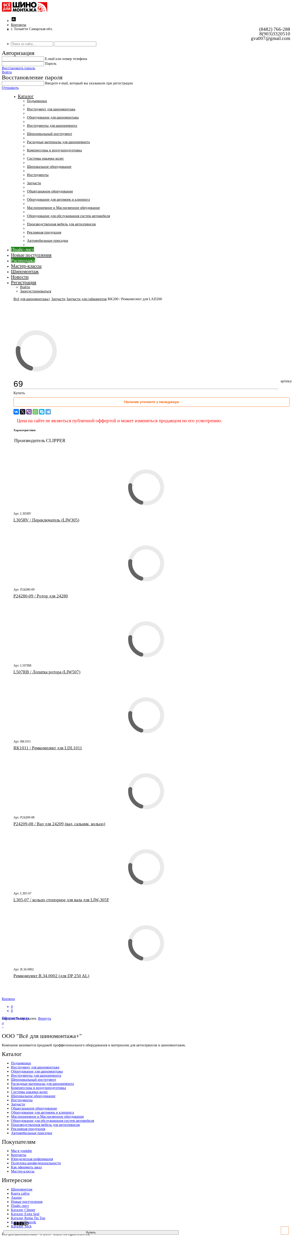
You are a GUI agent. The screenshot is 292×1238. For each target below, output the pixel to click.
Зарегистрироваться (35, 291)
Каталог (26, 96)
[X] (22, 411)
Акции (16, 1197)
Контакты (18, 25)
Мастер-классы (26, 265)
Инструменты (38, 175)
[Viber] (29, 411)
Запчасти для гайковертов (86, 299)
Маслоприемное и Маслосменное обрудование (63, 208)
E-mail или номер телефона (66, 59)
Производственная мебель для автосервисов (61, 224)
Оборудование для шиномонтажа (53, 117)
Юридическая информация (32, 1159)
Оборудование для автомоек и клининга (58, 199)
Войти (7, 72)
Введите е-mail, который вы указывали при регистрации (89, 83)
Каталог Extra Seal (25, 1214)
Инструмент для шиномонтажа (51, 109)
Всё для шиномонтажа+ (31, 299)
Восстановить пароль (18, 68)
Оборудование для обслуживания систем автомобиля (68, 216)
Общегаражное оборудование (50, 191)
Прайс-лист (22, 249)
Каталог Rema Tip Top (28, 1218)
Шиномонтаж (25, 271)
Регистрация (23, 282)
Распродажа (23, 260)
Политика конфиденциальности (36, 1163)
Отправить (10, 88)
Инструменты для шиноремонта (52, 126)
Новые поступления (31, 255)
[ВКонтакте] (16, 411)
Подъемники (37, 101)
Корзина (8, 1005)
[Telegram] (48, 411)
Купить (91, 1232)
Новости (20, 276)
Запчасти (34, 183)
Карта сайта (20, 1193)
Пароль (50, 63)
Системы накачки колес (45, 158)
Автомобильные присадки (47, 240)
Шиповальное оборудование (49, 167)
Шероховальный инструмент (49, 134)
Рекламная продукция (44, 232)
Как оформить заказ (26, 1167)
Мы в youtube (21, 1151)
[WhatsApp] (35, 411)
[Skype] (41, 411)
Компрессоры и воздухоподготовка (54, 150)
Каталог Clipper (23, 1210)
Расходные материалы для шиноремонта (58, 142)
